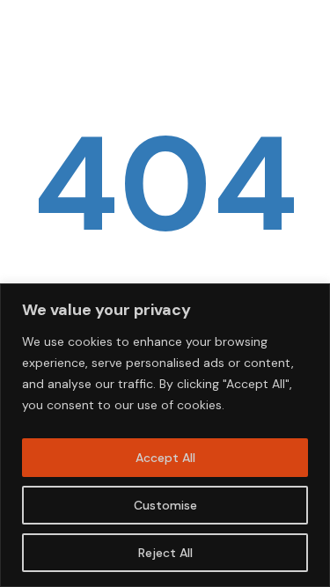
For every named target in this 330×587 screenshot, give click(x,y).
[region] (165, 435)
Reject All (165, 553)
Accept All (165, 458)
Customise (165, 505)
